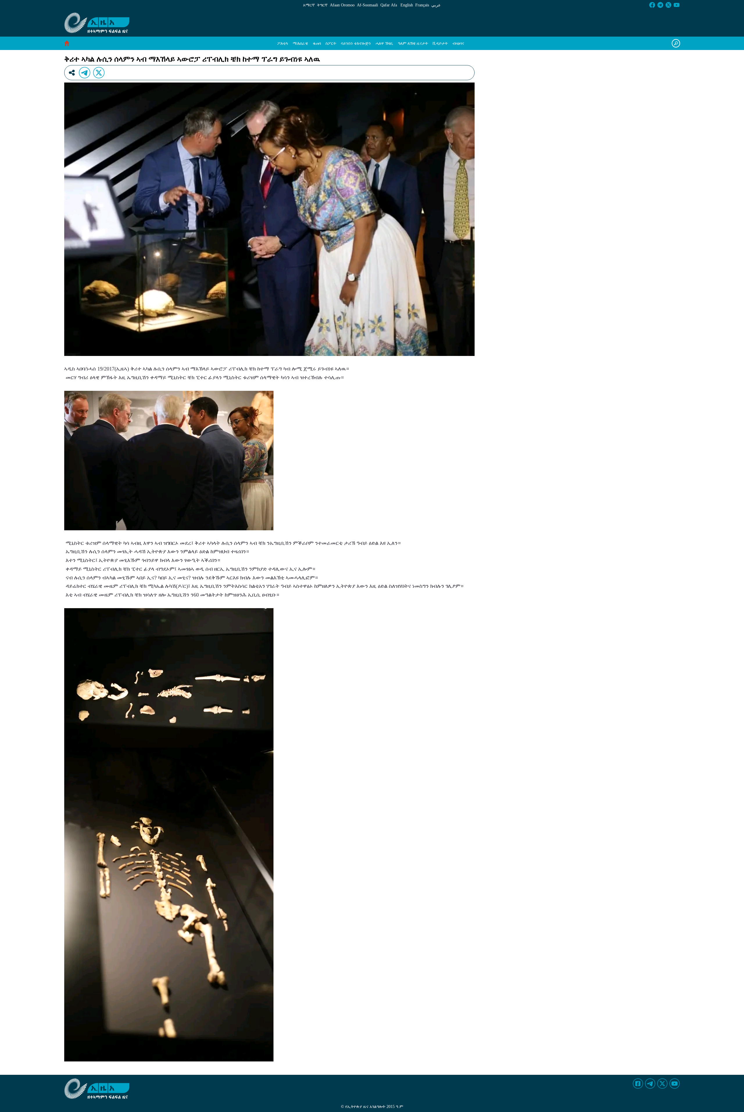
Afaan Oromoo (342, 5)
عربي (436, 5)
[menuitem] (282, 43)
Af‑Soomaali (367, 5)
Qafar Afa (388, 5)
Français (422, 5)
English (406, 5)
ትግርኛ (322, 5)
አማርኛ (309, 5)
